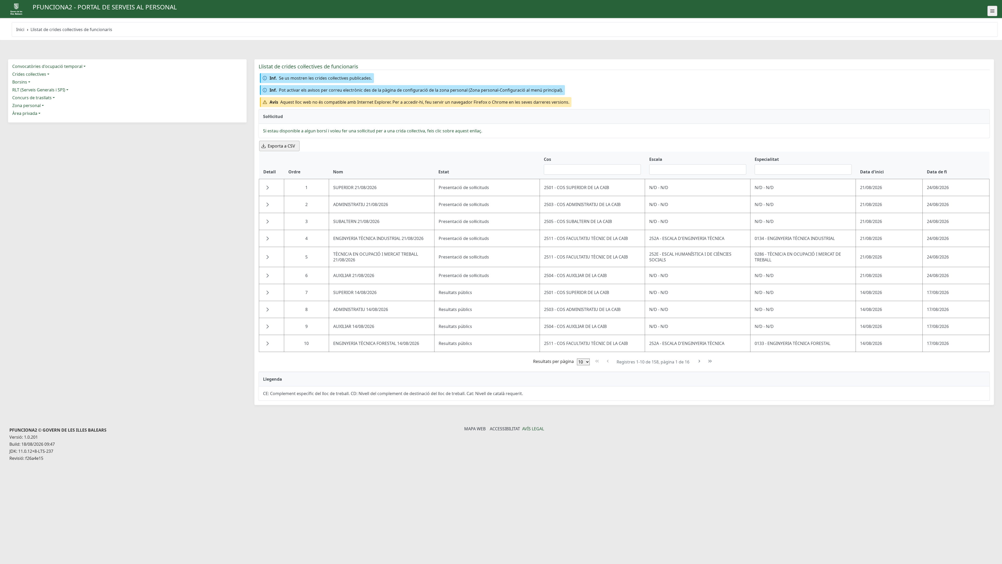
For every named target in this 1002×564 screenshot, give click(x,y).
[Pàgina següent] (699, 361)
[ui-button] (992, 11)
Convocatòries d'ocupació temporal (47, 66)
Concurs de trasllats (32, 98)
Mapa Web (475, 429)
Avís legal (533, 429)
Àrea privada (24, 113)
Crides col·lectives (29, 74)
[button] (267, 187)
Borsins (19, 82)
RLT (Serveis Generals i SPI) (38, 90)
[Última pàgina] (710, 361)
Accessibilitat (505, 429)
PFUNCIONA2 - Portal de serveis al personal (105, 7)
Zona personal (26, 105)
